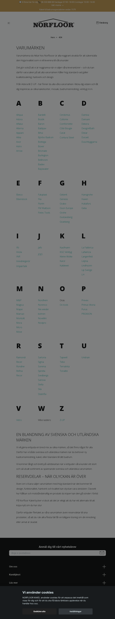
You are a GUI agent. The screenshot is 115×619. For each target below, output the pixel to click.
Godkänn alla (39, 611)
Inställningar (75, 611)
